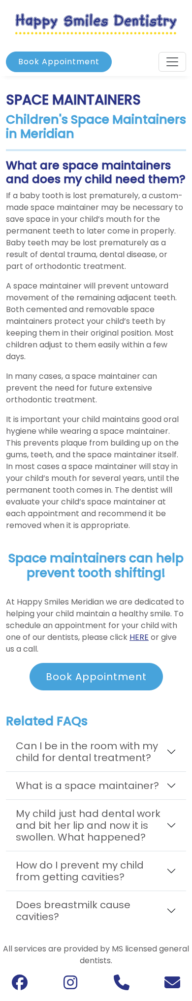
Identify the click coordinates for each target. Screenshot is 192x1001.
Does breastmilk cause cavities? (73, 910)
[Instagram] (70, 985)
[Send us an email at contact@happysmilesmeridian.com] (172, 985)
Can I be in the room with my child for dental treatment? (87, 751)
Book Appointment (58, 61)
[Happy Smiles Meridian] (96, 23)
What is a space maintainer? (87, 785)
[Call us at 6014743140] (121, 985)
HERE (139, 637)
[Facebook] (20, 985)
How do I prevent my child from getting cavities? (80, 871)
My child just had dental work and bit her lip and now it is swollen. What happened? (88, 825)
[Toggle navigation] (172, 62)
